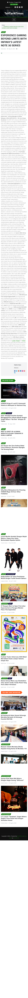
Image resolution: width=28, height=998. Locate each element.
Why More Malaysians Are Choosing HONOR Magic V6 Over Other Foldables (13, 492)
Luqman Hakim (4, 581)
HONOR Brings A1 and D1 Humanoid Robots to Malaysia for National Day (13, 404)
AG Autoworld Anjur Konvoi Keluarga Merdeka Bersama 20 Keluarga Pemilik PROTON (13, 717)
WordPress (20, 836)
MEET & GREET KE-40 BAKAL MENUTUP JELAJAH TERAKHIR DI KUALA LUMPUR (12, 433)
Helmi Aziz (3, 48)
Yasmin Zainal (4, 408)
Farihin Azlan (4, 424)
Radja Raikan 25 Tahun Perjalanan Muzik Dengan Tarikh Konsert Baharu (13, 577)
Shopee (18, 340)
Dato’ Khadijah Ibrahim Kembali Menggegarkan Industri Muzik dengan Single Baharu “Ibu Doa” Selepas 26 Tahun (14, 418)
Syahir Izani (3, 496)
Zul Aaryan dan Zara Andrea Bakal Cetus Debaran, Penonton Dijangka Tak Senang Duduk (13, 447)
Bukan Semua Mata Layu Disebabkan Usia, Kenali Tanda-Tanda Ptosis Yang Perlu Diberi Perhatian (14, 682)
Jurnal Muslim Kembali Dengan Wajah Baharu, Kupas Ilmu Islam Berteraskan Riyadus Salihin (14, 538)
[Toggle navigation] (14, 19)
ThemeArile (16, 838)
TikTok (23, 340)
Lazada (13, 340)
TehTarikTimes (14, 13)
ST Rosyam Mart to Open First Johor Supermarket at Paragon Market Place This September (13, 608)
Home (3, 25)
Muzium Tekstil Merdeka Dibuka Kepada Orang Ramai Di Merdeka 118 (14, 747)
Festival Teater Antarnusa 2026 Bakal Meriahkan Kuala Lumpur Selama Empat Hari (14, 658)
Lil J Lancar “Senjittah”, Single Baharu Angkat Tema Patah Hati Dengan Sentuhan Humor (14, 818)
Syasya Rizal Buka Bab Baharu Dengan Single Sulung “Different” (12, 779)
